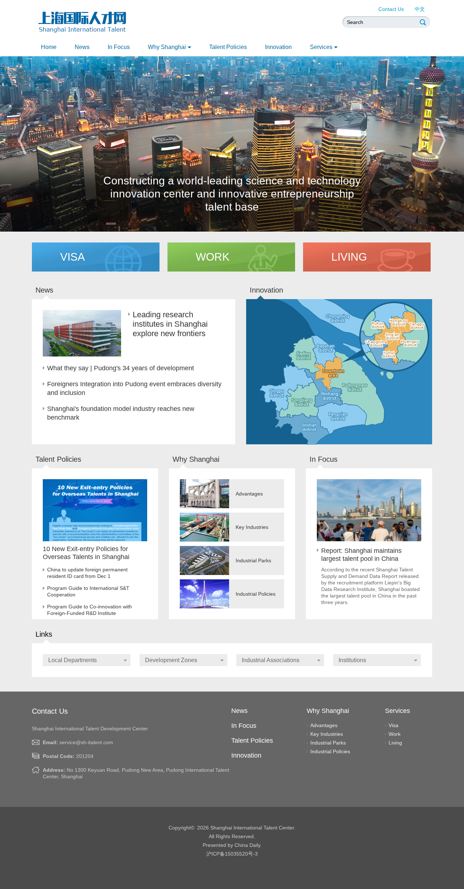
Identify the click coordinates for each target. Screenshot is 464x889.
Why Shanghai (167, 47)
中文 (420, 9)
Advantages (323, 725)
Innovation (266, 290)
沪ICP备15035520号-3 (232, 854)
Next (441, 140)
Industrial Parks (328, 743)
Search (423, 22)
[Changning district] (376, 343)
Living (395, 743)
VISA (72, 257)
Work (395, 734)
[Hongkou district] (398, 322)
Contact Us (391, 9)
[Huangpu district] (410, 343)
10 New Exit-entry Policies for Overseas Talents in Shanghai (86, 552)
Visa (393, 725)
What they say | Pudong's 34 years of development (120, 368)
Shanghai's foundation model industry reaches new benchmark (120, 413)
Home (49, 47)
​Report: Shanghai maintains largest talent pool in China (361, 554)
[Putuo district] (378, 325)
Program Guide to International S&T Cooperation (88, 591)
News (82, 47)
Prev (22, 140)
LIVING (349, 257)
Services (321, 47)
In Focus (119, 47)
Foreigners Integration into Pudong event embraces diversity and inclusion (134, 388)
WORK (212, 257)
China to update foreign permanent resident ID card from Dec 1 (87, 573)
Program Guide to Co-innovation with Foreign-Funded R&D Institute (89, 610)
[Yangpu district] (417, 325)
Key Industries (326, 734)
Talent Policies (228, 47)
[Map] (361, 388)
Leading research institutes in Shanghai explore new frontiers (170, 324)
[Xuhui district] (391, 354)
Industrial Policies (330, 751)
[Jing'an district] (392, 336)
